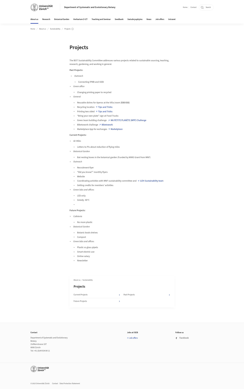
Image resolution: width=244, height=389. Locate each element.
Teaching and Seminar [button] (101, 19)
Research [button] (46, 19)
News (149, 19)
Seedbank (119, 19)
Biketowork (107, 124)
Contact (193, 7)
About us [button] (34, 19)
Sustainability (55, 29)
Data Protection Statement (70, 383)
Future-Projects (80, 301)
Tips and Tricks (105, 107)
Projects (69, 29)
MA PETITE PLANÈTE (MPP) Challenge (128, 120)
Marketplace (117, 129)
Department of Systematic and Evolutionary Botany (89, 7)
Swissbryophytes (134, 19)
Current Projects (81, 294)
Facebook (184, 337)
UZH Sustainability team (151, 180)
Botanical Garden (61, 19)
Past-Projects (129, 294)
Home (185, 7)
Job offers (159, 19)
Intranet (172, 19)
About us (42, 29)
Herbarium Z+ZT (80, 19)
